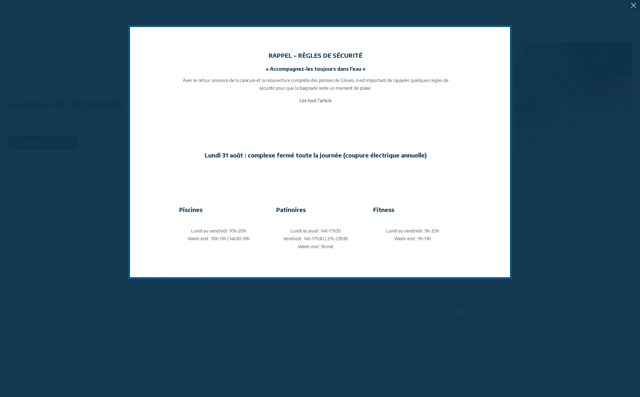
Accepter (276, 220)
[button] (382, 163)
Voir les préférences (364, 220)
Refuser (320, 220)
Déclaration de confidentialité (334, 232)
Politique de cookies (297, 232)
